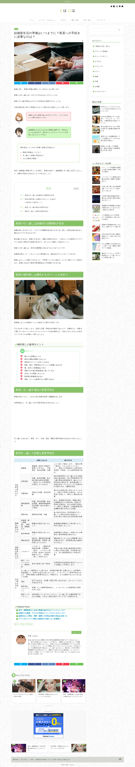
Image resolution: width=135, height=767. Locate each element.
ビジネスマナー (100, 91)
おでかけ (63, 20)
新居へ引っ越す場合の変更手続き (37, 207)
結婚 (16, 29)
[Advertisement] (48, 422)
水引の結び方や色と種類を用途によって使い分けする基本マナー (111, 236)
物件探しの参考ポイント (34, 202)
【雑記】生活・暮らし (103, 46)
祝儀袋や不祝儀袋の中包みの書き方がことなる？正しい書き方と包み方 (111, 208)
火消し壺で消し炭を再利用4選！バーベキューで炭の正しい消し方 (111, 189)
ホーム (32, 20)
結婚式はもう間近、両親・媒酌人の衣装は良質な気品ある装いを (43, 616)
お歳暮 (97, 86)
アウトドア (99, 66)
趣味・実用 (75, 20)
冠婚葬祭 (30, 624)
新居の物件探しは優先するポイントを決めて (40, 199)
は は (67, 10)
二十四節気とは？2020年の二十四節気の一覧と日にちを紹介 (111, 217)
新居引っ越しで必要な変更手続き (37, 211)
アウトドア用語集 (101, 51)
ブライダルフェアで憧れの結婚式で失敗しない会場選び (40, 619)
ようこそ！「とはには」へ (47, 20)
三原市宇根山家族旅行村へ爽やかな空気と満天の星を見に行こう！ (111, 198)
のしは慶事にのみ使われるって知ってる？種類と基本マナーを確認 (111, 246)
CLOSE (76, 188)
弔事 (96, 81)
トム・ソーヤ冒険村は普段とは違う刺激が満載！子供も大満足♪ (111, 169)
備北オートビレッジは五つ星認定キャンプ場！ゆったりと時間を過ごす (111, 255)
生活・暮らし (88, 20)
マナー (97, 71)
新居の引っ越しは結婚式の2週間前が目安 (39, 195)
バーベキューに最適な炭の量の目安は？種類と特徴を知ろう (111, 179)
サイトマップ (101, 20)
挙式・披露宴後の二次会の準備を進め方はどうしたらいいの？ (42, 610)
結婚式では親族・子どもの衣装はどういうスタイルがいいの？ (42, 613)
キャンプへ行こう (101, 56)
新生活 (17, 624)
